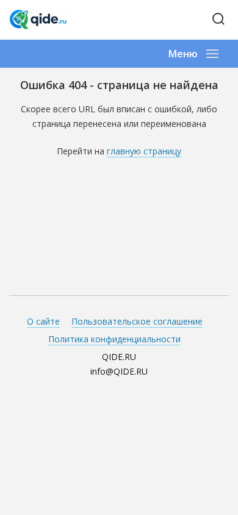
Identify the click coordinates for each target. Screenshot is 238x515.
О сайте (43, 321)
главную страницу (144, 151)
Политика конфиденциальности (114, 339)
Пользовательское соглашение (137, 321)
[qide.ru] (53, 19)
